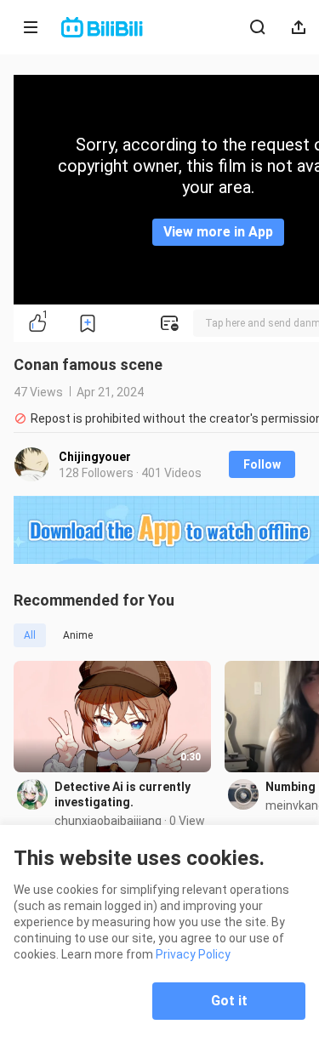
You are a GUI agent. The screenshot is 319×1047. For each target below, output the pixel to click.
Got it (229, 1001)
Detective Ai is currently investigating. (122, 794)
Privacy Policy (193, 954)
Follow (262, 464)
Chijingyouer (95, 457)
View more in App (218, 232)
